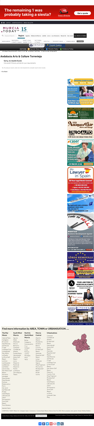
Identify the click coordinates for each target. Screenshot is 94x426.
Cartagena (5, 340)
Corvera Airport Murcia (42, 410)
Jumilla (44, 36)
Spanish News (70, 41)
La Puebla (5, 355)
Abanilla (38, 338)
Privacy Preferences (41, 415)
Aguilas (15, 338)
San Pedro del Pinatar (6, 391)
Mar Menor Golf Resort (7, 371)
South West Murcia (17, 334)
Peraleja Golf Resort (39, 369)
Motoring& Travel (38, 41)
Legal (76, 415)
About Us (80, 415)
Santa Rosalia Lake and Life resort (6, 395)
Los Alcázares (56, 36)
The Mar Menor (5, 334)
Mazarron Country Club (51, 373)
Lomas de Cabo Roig (51, 396)
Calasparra (28, 342)
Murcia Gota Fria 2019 (55, 410)
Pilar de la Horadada (5, 375)
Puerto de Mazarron (16, 366)
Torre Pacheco (6, 405)
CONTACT (8, 23)
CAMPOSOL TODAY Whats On (10, 410)
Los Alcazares (6, 363)
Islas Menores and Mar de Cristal (6, 345)
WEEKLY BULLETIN (28, 23)
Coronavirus (32, 410)
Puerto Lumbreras (16, 369)
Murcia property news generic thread (71, 410)
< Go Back (4, 71)
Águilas (28, 36)
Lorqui (38, 359)
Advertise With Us (88, 415)
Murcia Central (38, 334)
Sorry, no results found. (13, 61)
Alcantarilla (39, 342)
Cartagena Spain (24, 410)
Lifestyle (47, 41)
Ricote (37, 372)
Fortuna (27, 352)
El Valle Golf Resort (39, 350)
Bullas (26, 340)
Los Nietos (5, 367)
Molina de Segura (39, 362)
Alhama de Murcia (36, 36)
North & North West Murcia (29, 335)
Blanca (38, 345)
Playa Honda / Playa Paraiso (6, 379)
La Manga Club (6, 349)
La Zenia (49, 393)
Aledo (15, 340)
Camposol (16, 347)
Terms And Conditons (60, 415)
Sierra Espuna (17, 372)
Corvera (38, 347)
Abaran (38, 340)
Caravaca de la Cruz (29, 345)
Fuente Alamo (17, 353)
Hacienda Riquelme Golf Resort (40, 355)
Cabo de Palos (6, 338)
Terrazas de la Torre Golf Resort (6, 401)
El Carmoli (5, 342)
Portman (4, 382)
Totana (15, 374)
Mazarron (16, 363)
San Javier (70, 36)
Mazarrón (63, 36)
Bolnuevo (16, 345)
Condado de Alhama (16, 350)
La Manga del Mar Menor (6, 352)
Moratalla (27, 355)
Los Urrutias (5, 369)
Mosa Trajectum (40, 365)
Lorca (48, 36)
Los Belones (5, 365)
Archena (38, 344)
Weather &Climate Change (17, 41)
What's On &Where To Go (27, 41)
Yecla (26, 359)
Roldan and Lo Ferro (6, 385)
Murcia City (39, 367)
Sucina (38, 374)
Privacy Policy (70, 415)
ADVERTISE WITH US (17, 23)
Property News (58, 41)
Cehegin (27, 348)
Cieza (26, 350)
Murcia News (6, 41)
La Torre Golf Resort (6, 358)
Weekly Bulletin (86, 410)
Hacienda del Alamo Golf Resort (17, 357)
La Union (4, 361)
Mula (26, 357)
